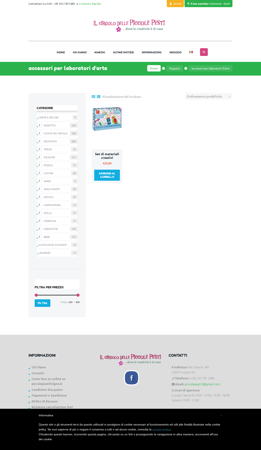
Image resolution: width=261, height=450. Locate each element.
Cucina (48, 173)
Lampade (44, 252)
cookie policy (161, 429)
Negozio (174, 68)
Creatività (51, 229)
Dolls (48, 213)
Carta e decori (48, 117)
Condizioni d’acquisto (47, 390)
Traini (48, 149)
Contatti (38, 373)
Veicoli (49, 197)
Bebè (47, 236)
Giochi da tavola (55, 133)
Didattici (50, 125)
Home (154, 68)
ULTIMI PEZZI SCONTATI (52, 244)
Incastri (49, 157)
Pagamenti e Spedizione (49, 395)
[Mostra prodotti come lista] (98, 96)
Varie (47, 181)
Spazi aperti (52, 189)
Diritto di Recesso (45, 401)
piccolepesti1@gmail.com (202, 384)
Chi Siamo (39, 367)
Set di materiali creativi (107, 156)
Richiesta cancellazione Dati (52, 407)
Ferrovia (50, 221)
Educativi (50, 141)
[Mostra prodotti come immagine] (93, 96)
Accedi (177, 3)
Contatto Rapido (90, 3)
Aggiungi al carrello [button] (107, 175)
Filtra (42, 303)
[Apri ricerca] (204, 52)
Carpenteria (52, 205)
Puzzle (48, 165)
